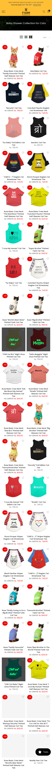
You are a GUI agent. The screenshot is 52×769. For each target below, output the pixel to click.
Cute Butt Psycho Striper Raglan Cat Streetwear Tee (38, 285)
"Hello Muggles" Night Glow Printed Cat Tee (38, 355)
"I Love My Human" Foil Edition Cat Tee (13, 503)
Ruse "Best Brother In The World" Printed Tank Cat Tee (38, 649)
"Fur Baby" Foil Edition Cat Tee (14, 143)
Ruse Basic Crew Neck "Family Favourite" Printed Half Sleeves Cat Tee (14, 73)
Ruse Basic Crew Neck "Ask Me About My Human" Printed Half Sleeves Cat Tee (13, 392)
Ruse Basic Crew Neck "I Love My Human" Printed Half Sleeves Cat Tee (38, 686)
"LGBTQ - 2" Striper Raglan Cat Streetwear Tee (38, 537)
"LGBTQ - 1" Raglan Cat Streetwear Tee (14, 178)
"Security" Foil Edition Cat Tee (38, 466)
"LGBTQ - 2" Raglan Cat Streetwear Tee (38, 574)
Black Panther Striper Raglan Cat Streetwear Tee (14, 576)
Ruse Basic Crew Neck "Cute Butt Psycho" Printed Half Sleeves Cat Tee (38, 214)
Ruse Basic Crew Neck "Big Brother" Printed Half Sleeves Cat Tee (38, 430)
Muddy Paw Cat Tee (38, 760)
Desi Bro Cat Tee (38, 142)
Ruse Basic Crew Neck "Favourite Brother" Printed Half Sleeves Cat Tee (13, 467)
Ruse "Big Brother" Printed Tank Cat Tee (38, 321)
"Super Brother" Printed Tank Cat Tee (38, 249)
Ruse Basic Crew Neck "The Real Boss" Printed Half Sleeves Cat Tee (14, 214)
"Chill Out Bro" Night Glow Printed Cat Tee (13, 355)
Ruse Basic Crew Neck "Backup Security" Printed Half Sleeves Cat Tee (14, 723)
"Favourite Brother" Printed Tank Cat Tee (38, 611)
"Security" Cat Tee (14, 108)
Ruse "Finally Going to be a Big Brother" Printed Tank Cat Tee (13, 612)
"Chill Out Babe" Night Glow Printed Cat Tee (13, 685)
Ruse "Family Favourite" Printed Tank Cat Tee (14, 648)
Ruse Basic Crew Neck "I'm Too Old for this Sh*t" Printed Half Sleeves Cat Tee (38, 725)
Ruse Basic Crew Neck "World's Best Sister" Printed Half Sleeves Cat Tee (13, 764)
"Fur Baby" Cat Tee (13, 283)
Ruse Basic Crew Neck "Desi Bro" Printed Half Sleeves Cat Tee (13, 430)
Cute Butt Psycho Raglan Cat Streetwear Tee (38, 109)
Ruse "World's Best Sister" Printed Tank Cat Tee (14, 321)
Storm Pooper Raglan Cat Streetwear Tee (38, 178)
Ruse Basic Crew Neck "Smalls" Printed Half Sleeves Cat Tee (38, 391)
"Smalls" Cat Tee (38, 502)
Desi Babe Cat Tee (38, 71)
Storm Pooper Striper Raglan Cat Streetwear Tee (14, 539)
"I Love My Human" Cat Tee (13, 248)
